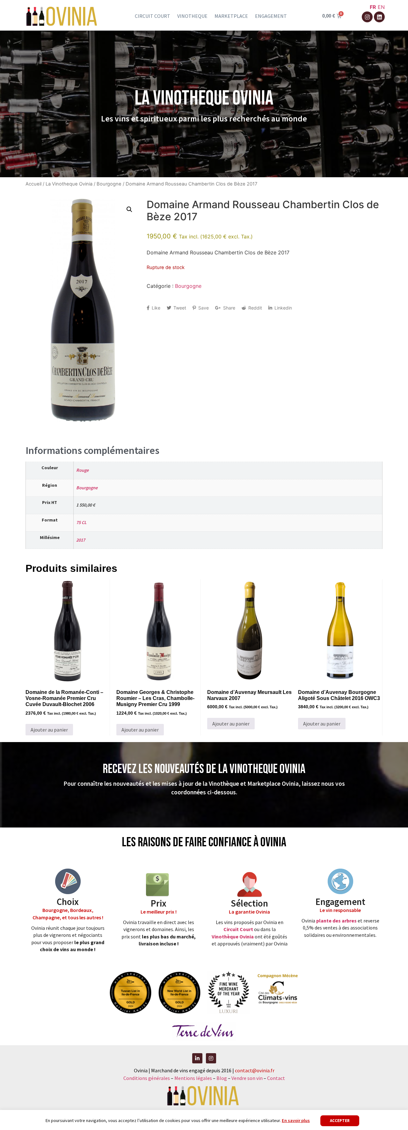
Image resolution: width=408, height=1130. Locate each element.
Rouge (82, 470)
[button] (129, 209)
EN (381, 7)
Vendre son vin (247, 1078)
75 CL (81, 522)
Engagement (271, 16)
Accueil (33, 184)
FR (373, 7)
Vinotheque (192, 16)
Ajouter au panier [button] (49, 729)
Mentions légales (193, 1078)
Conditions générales (146, 1078)
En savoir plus (296, 1120)
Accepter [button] (340, 1120)
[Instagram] (367, 16)
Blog (222, 1078)
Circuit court (152, 16)
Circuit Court (238, 929)
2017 (80, 540)
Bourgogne (109, 184)
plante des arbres (336, 920)
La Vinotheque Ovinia (69, 184)
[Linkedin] (379, 16)
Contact (276, 1078)
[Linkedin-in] (197, 1058)
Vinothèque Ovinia (233, 936)
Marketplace (231, 16)
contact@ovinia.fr (254, 1070)
